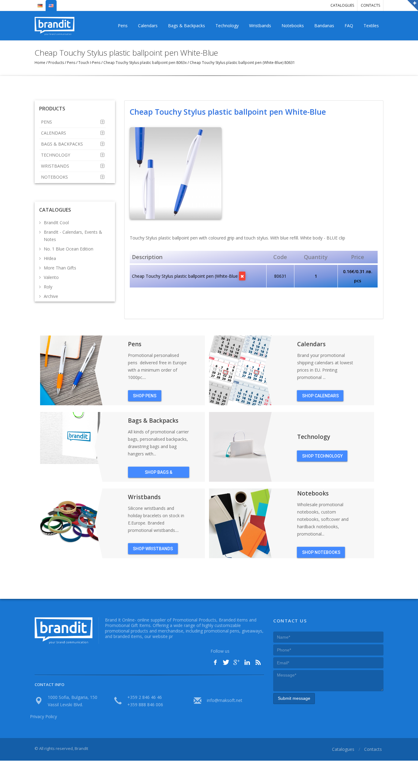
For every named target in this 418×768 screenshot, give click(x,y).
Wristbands (260, 25)
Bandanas (324, 25)
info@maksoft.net (224, 700)
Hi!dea (50, 258)
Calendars (148, 25)
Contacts (370, 5)
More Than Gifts (60, 268)
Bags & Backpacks (186, 25)
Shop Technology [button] (322, 455)
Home (40, 62)
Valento (51, 277)
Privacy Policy (43, 716)
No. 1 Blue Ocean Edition (68, 249)
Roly (48, 287)
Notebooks (293, 25)
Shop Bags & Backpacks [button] (158, 473)
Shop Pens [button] (144, 395)
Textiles (371, 25)
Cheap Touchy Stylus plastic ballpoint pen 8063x (145, 62)
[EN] (51, 3)
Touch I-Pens (89, 62)
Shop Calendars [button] (320, 395)
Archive (51, 296)
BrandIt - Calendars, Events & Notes (73, 235)
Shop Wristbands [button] (153, 548)
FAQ (349, 25)
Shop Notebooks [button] (321, 552)
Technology (227, 25)
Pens (123, 25)
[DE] (40, 3)
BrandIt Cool (56, 222)
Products (56, 62)
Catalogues (342, 5)
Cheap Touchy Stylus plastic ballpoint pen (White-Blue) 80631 (242, 62)
